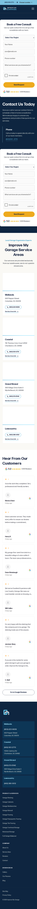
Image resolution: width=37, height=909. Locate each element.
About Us (5, 848)
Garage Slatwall (7, 810)
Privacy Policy (6, 895)
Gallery (4, 872)
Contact (5, 860)
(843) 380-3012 (10, 783)
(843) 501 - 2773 (12, 139)
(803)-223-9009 (10, 729)
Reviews (5, 856)
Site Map (5, 891)
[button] (25, 2)
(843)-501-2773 (10, 747)
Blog (3, 881)
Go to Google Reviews (18, 692)
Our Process (6, 876)
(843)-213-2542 (10, 765)
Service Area (6, 852)
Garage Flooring (7, 815)
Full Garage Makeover (9, 836)
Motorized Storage (8, 832)
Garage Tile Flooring (8, 823)
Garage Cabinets (7, 802)
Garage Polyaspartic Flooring (11, 819)
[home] (9, 8)
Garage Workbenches (9, 806)
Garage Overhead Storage (10, 827)
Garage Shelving (7, 798)
